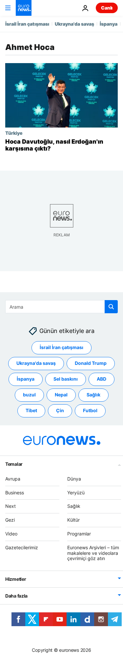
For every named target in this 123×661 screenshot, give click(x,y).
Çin (60, 410)
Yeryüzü (76, 492)
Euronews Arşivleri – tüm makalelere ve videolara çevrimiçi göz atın (93, 553)
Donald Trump (91, 363)
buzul (29, 394)
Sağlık (93, 394)
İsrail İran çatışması (27, 24)
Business (14, 492)
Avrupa (12, 479)
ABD (101, 379)
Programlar (79, 533)
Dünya (74, 479)
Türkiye (14, 132)
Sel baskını (65, 379)
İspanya (108, 24)
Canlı (107, 8)
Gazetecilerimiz (21, 547)
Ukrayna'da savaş (74, 24)
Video (11, 533)
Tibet (31, 410)
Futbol (90, 410)
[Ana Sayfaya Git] (23, 8)
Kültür (73, 520)
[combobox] (61, 306)
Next (10, 506)
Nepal (61, 394)
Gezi (10, 520)
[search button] (111, 306)
